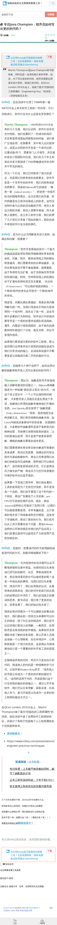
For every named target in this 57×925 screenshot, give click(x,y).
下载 (52, 3)
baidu (13, 910)
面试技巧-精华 (6, 878)
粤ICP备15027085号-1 (31, 908)
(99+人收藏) (49, 40)
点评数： (6, 35)
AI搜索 (50, 14)
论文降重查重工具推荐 (10, 870)
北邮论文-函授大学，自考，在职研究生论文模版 (22, 886)
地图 (51, 908)
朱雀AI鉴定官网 (26, 910)
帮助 (17, 910)
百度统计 (7, 910)
